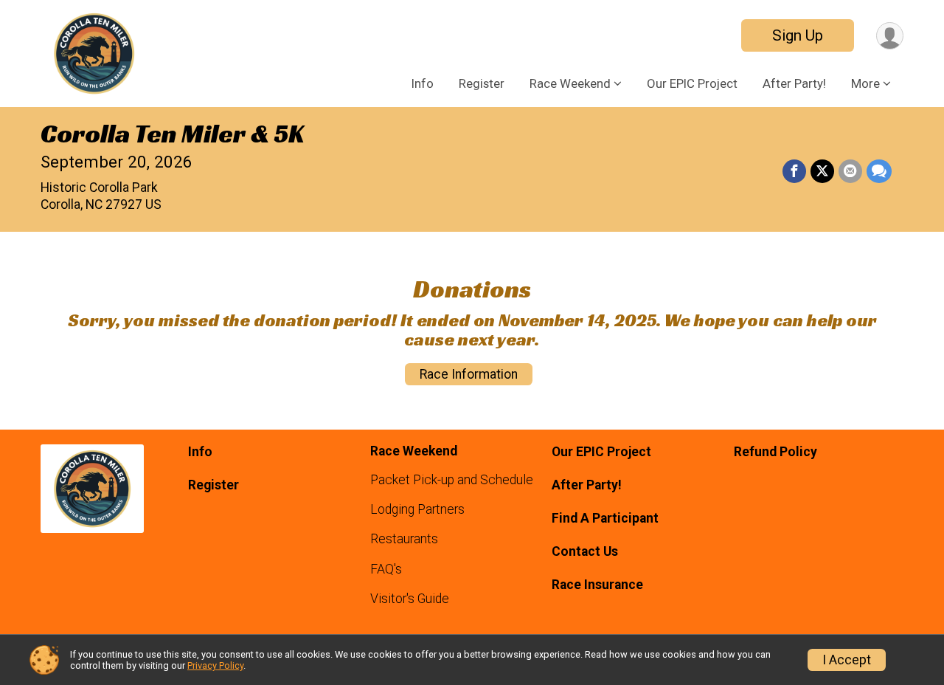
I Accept (846, 660)
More (865, 83)
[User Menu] (889, 35)
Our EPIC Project (692, 83)
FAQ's (386, 569)
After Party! (794, 83)
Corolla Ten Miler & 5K (172, 133)
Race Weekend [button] (570, 83)
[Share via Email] (850, 171)
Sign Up (797, 35)
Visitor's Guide (409, 598)
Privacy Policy (215, 665)
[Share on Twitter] (822, 171)
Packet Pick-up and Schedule (451, 479)
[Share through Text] (879, 171)
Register (481, 83)
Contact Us (585, 551)
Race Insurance (597, 584)
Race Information (469, 374)
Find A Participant (605, 518)
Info (423, 83)
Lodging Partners (417, 509)
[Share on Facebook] (794, 171)
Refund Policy (775, 451)
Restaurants (404, 538)
